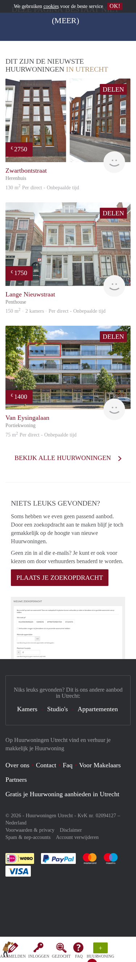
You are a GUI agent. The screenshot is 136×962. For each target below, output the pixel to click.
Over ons (17, 765)
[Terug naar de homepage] (8, 950)
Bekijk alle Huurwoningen (64, 457)
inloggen (38, 956)
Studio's (57, 709)
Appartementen (98, 709)
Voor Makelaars (100, 765)
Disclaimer (71, 830)
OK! (115, 6)
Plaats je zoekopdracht (59, 577)
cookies (51, 6)
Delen (113, 89)
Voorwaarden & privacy (29, 830)
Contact (46, 765)
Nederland (15, 823)
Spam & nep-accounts (27, 837)
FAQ (79, 956)
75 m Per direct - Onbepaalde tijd (41, 435)
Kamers (27, 709)
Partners (16, 779)
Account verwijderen (77, 837)
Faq (68, 765)
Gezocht (61, 956)
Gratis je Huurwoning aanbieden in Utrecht (62, 794)
